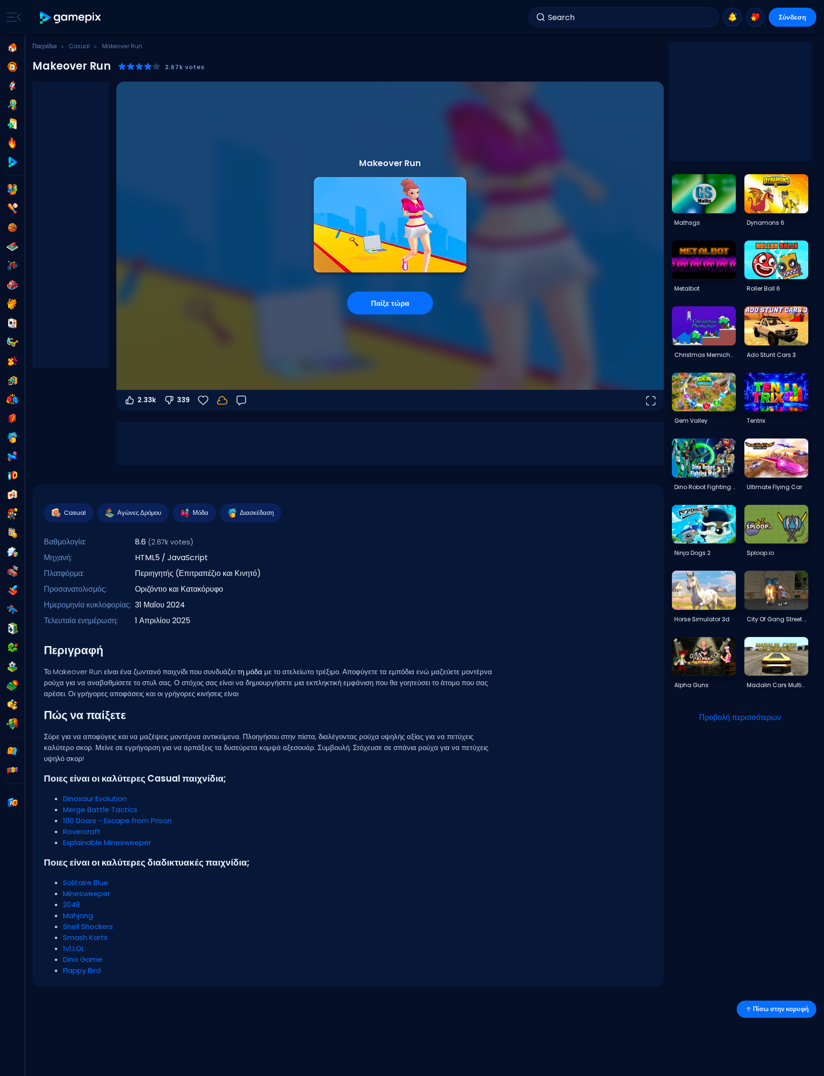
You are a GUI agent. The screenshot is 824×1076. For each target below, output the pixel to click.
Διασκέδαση (257, 512)
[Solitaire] (12, 628)
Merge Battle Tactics (100, 809)
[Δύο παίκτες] (12, 189)
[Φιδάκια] (12, 647)
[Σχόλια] (241, 400)
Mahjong (78, 915)
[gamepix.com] (71, 17)
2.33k (146, 400)
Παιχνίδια (44, 46)
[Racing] (12, 571)
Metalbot (687, 288)
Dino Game (83, 959)
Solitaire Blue (85, 883)
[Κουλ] (12, 342)
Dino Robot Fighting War (704, 487)
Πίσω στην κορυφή (781, 1008)
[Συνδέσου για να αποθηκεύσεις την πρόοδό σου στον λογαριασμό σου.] (222, 400)
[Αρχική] (12, 47)
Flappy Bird (82, 970)
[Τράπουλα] (12, 323)
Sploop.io (760, 553)
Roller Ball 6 (763, 288)
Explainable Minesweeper (107, 842)
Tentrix (756, 421)
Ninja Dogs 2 (692, 553)
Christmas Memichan (704, 355)
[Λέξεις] (12, 704)
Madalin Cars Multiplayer (777, 685)
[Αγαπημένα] (755, 17)
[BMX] (12, 265)
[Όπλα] (12, 456)
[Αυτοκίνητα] (12, 284)
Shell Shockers (88, 926)
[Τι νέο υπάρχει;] (732, 17)
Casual (79, 46)
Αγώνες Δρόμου (139, 512)
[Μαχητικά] (12, 399)
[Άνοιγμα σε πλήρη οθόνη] (650, 400)
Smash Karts (85, 937)
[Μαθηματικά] (12, 533)
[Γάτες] (12, 303)
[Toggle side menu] (12, 17)
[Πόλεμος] (12, 685)
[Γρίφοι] (12, 552)
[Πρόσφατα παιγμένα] (12, 66)
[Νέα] (12, 124)
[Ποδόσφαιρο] (12, 666)
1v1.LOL (73, 948)
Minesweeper (86, 893)
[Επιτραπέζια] (12, 246)
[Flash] (12, 418)
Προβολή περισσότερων (740, 717)
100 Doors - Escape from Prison (117, 820)
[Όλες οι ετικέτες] (12, 751)
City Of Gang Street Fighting (777, 619)
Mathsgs (687, 223)
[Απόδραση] (12, 380)
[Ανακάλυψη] (12, 105)
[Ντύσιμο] (12, 361)
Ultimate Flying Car (774, 487)
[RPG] (12, 590)
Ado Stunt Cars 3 (771, 355)
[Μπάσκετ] (12, 227)
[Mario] (12, 513)
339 (183, 400)
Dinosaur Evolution (95, 799)
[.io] (12, 475)
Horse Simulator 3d (702, 619)
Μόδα (200, 512)
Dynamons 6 (765, 223)
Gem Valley (691, 421)
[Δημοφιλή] (12, 143)
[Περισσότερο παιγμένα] (12, 85)
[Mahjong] (12, 494)
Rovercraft (82, 831)
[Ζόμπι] (12, 723)
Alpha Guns (691, 685)
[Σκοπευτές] (12, 609)
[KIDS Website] (12, 770)
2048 (71, 904)
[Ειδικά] (12, 162)
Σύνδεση (792, 17)
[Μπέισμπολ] (12, 208)
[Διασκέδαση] (12, 437)
